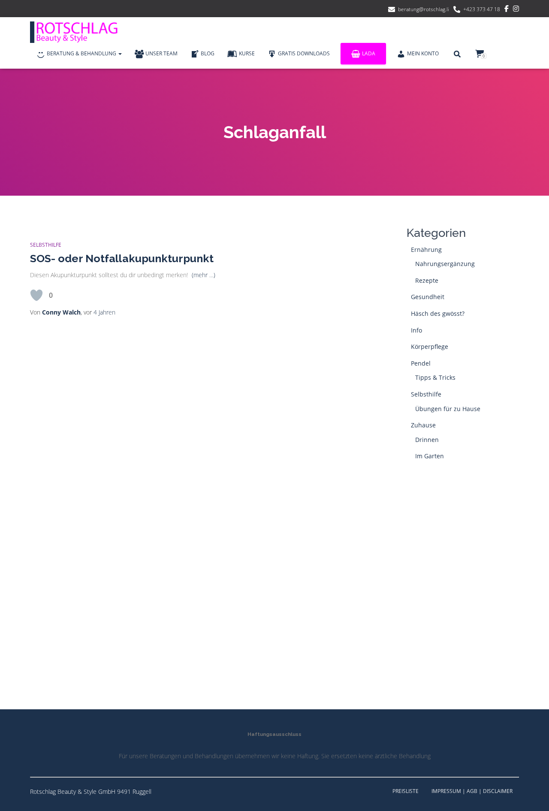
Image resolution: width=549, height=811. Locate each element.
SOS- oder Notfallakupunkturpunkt (122, 258)
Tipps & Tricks (435, 377)
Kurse (247, 53)
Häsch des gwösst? (438, 313)
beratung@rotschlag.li (423, 9)
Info (416, 330)
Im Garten (429, 456)
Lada (368, 53)
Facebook (506, 10)
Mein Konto (423, 53)
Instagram (516, 10)
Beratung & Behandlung (82, 53)
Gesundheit (427, 297)
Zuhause (423, 425)
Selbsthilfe (45, 244)
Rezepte (426, 280)
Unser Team (161, 53)
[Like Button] (36, 295)
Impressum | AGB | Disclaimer (472, 791)
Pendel (421, 363)
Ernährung (426, 249)
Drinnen (427, 440)
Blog (207, 53)
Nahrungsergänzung (445, 264)
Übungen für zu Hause (447, 409)
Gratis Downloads (304, 53)
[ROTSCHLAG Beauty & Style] (77, 32)
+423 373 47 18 (481, 9)
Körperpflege (429, 346)
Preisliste (405, 791)
